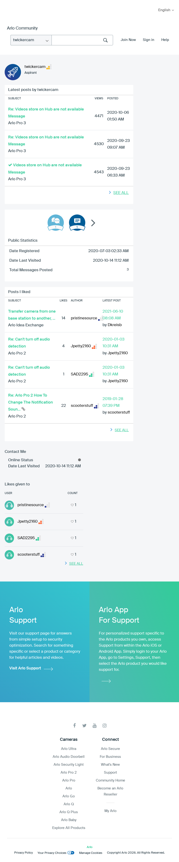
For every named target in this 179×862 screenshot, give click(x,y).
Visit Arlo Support (25, 668)
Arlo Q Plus (68, 812)
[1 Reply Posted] (55, 222)
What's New (110, 764)
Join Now (128, 40)
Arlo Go (68, 796)
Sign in (148, 40)
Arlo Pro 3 (17, 123)
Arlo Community (22, 28)
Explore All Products (68, 828)
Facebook (74, 725)
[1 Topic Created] (77, 222)
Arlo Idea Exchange (26, 325)
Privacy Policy (23, 852)
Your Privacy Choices (52, 853)
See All (121, 193)
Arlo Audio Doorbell (69, 756)
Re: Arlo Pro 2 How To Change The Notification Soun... (30, 402)
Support (110, 772)
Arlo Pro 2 (17, 353)
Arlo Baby (68, 820)
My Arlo (7, 3)
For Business (110, 756)
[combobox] (82, 40)
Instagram (104, 725)
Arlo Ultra (68, 749)
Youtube (94, 725)
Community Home (110, 780)
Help (165, 40)
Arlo (68, 788)
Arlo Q (69, 804)
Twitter (84, 725)
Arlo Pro (68, 780)
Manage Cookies (90, 853)
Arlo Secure (110, 749)
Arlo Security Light (69, 764)
